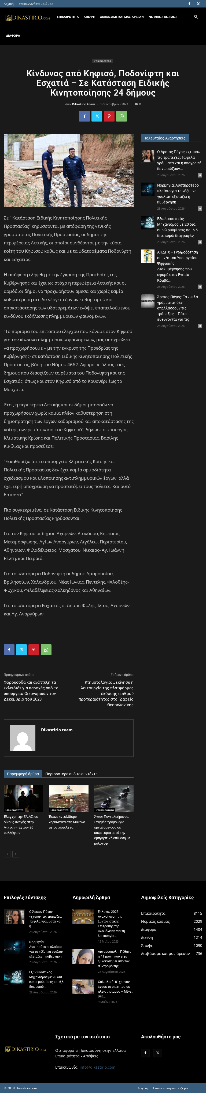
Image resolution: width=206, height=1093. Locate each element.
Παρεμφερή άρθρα (23, 774)
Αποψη (89, 17)
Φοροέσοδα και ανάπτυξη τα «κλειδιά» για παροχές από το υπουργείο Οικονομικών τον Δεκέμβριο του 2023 (31, 691)
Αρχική (9, 4)
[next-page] (15, 854)
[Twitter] (198, 3)
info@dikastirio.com (97, 1067)
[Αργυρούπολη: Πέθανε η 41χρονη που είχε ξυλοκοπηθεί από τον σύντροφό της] (83, 956)
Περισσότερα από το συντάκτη (71, 774)
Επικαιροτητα (68, 17)
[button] (195, 17)
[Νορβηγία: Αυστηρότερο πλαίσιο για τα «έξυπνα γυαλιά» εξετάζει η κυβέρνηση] (147, 189)
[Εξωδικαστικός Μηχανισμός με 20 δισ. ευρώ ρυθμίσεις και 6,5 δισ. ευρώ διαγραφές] (147, 222)
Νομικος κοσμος (163, 17)
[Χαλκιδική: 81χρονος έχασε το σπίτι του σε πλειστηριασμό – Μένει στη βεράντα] (83, 986)
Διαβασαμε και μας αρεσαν (122, 17)
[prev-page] (7, 854)
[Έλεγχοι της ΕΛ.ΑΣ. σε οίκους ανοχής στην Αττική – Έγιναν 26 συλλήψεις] (23, 798)
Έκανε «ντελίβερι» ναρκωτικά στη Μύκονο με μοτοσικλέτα (67, 822)
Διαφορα (13, 35)
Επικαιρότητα (102, 61)
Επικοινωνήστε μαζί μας (36, 4)
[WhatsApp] (121, 116)
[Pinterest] (109, 116)
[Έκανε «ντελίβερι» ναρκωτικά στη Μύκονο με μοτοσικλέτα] (68, 798)
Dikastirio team (83, 104)
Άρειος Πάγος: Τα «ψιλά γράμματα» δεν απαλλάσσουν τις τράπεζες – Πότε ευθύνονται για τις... (177, 308)
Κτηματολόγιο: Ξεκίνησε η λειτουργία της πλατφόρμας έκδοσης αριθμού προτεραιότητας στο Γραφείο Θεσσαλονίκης (106, 693)
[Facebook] (189, 3)
